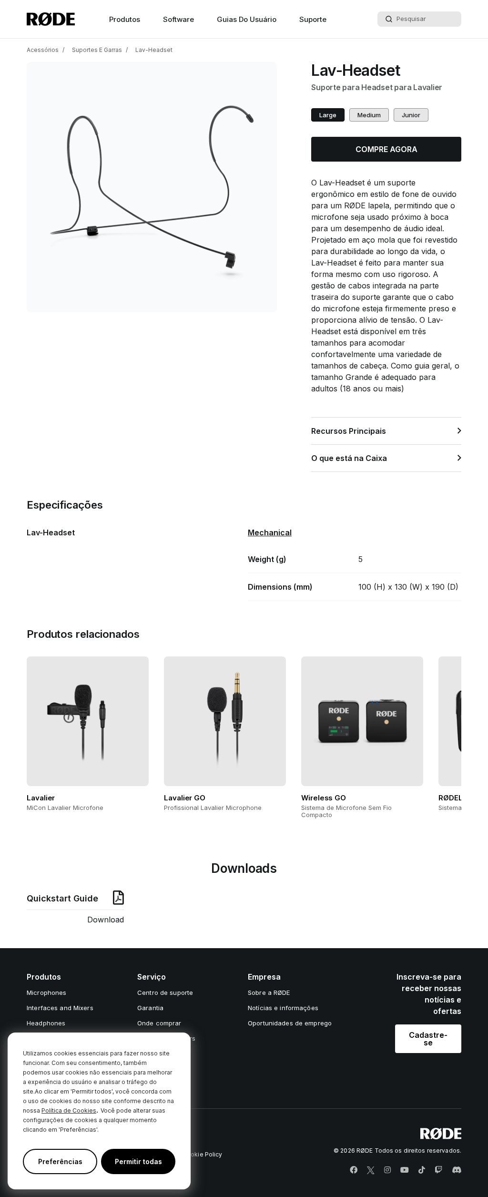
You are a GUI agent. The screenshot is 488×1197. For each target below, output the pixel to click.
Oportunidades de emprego (290, 1023)
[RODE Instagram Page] (387, 1170)
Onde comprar (159, 1023)
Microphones (46, 992)
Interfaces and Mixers (60, 1008)
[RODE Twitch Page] (438, 1170)
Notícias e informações (283, 1008)
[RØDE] (51, 19)
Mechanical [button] (270, 532)
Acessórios (43, 49)
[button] (328, 115)
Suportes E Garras (97, 49)
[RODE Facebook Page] (353, 1170)
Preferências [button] (60, 1161)
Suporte (312, 19)
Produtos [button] (124, 19)
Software (178, 19)
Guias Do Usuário (246, 19)
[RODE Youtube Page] (404, 1170)
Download (105, 919)
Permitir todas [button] (138, 1161)
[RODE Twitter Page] (371, 1170)
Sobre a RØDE (269, 992)
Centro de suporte (165, 992)
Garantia (150, 1008)
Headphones (46, 1023)
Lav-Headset (154, 49)
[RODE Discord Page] (456, 1170)
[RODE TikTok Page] (421, 1170)
